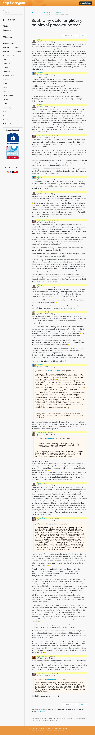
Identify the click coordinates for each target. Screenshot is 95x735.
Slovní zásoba (8, 96)
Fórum (37, 12)
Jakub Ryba (46, 656)
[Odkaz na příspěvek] (36, 371)
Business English (9, 55)
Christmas (6, 72)
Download (6, 64)
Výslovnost (7, 112)
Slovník (5, 100)
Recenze (6, 92)
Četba (5, 59)
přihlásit (42, 712)
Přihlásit (6, 26)
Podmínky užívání (38, 731)
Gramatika (6, 68)
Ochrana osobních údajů (55, 731)
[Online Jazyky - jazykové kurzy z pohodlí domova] (12, 153)
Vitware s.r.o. (49, 729)
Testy (5, 104)
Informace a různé (9, 76)
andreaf (39, 192)
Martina (42, 483)
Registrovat (7, 30)
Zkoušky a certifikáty (10, 120)
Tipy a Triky (7, 108)
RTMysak (40, 40)
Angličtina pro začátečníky (12, 51)
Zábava (5, 116)
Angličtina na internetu (11, 47)
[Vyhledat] (20, 12)
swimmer (39, 73)
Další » (83, 35)
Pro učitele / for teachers (51, 12)
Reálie (5, 88)
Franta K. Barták (45, 312)
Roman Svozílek (48, 135)
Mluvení (6, 80)
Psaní (5, 84)
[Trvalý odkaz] (54, 42)
